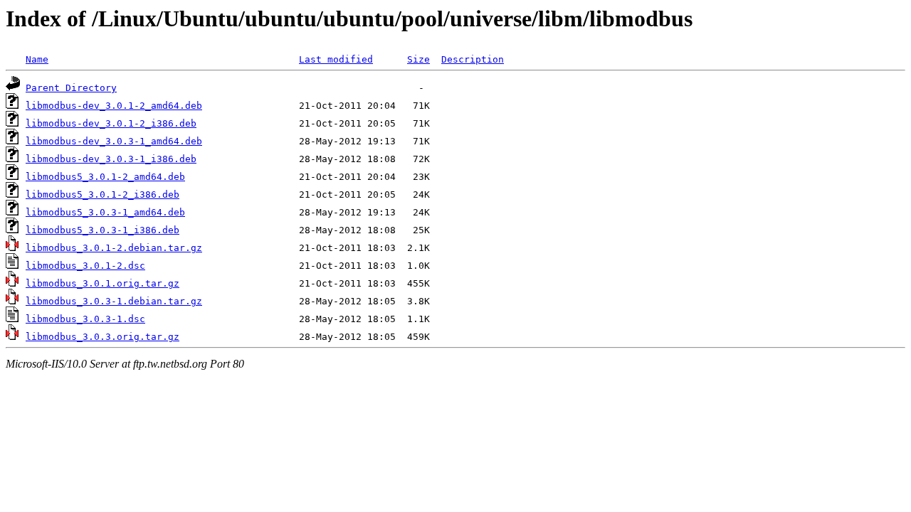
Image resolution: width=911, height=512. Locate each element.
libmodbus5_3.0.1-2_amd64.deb (105, 176)
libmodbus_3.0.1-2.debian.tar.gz (114, 247)
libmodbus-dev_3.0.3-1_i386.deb (111, 159)
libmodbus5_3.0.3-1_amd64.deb (105, 212)
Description (472, 59)
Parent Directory (71, 87)
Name (37, 59)
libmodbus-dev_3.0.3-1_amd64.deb (114, 141)
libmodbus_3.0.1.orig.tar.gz (102, 283)
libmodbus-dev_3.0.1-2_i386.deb (111, 123)
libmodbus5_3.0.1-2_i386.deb (102, 194)
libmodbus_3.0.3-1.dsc (85, 319)
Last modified (336, 59)
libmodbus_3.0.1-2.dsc (85, 265)
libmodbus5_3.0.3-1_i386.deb (102, 230)
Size (418, 59)
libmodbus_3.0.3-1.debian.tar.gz (114, 301)
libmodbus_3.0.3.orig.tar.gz (102, 336)
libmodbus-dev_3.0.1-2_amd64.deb (114, 105)
